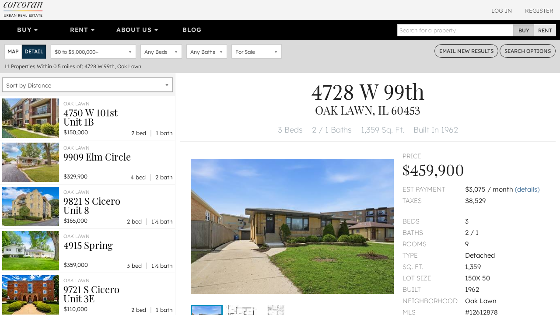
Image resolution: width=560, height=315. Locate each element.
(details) (527, 189)
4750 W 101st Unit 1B (90, 117)
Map (13, 51)
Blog (191, 30)
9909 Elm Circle (97, 156)
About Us (135, 30)
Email (466, 51)
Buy (25, 30)
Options (527, 51)
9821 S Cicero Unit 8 (91, 205)
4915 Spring (88, 245)
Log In (501, 10)
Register (539, 10)
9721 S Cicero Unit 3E (91, 294)
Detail (33, 51)
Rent (80, 30)
